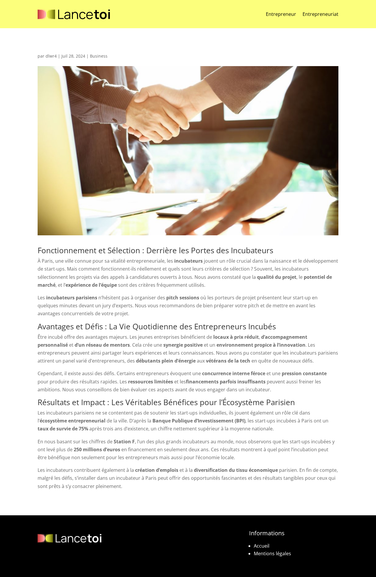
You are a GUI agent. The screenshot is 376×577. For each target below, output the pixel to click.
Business (99, 56)
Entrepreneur (281, 14)
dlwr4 (51, 56)
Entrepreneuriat (320, 14)
